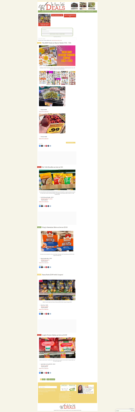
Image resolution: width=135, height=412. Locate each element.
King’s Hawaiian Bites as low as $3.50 (55, 227)
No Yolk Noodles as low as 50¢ (52, 167)
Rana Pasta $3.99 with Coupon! (52, 275)
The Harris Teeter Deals (51, 6)
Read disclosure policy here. (57, 40)
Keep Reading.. (70, 142)
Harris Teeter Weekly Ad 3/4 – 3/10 (70, 16)
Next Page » (52, 379)
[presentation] (37, 78)
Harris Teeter (40, 391)
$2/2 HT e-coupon (44, 306)
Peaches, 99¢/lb (44, 136)
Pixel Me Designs (79, 410)
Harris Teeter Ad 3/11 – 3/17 (57, 15)
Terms (56, 36)
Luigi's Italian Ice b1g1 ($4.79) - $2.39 (48, 364)
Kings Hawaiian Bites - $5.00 (46, 258)
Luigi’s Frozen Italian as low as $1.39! (54, 335)
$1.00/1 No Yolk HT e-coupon (46, 198)
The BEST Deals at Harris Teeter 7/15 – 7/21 (44, 24)
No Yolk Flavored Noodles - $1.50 (47, 197)
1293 (48, 379)
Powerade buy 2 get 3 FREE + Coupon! (65, 400)
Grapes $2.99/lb (44, 109)
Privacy (59, 36)
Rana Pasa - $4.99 (44, 305)
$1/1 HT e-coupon (44, 365)
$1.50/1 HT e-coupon (45, 259)
